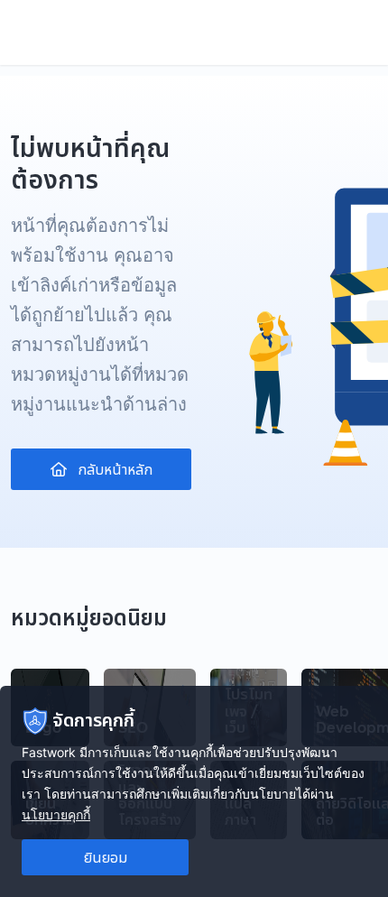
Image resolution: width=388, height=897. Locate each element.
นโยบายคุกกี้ (56, 814)
